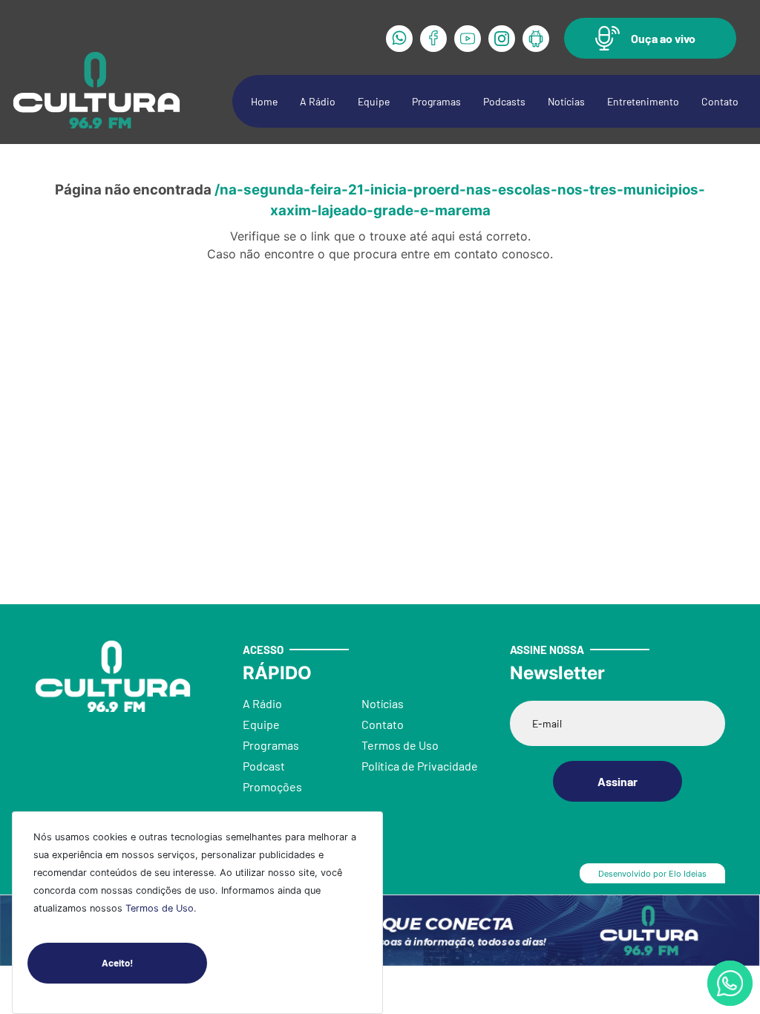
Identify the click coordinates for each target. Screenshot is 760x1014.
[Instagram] (501, 38)
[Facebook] (433, 38)
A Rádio (317, 101)
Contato (719, 101)
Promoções (272, 786)
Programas (436, 101)
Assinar (617, 781)
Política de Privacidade (419, 766)
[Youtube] (467, 38)
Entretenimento (643, 101)
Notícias (566, 101)
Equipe (374, 101)
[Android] (535, 38)
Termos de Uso (159, 908)
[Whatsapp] (399, 38)
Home (264, 101)
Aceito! (117, 963)
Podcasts (504, 101)
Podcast (264, 766)
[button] (650, 38)
